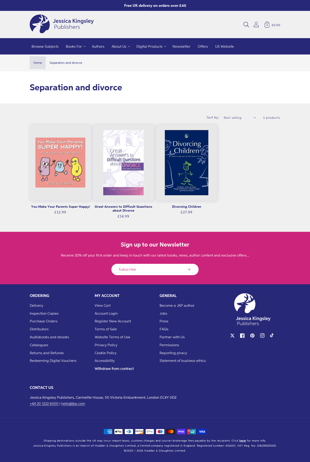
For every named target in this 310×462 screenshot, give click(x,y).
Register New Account (113, 321)
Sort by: (213, 117)
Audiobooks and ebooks (49, 337)
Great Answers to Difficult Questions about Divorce (123, 208)
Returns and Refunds (47, 353)
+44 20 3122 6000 (44, 403)
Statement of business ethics (183, 360)
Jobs (163, 313)
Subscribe (127, 269)
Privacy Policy (106, 345)
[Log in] (256, 24)
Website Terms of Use (112, 337)
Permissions (169, 345)
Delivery (36, 305)
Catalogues (39, 345)
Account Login (106, 313)
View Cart (103, 305)
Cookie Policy (105, 353)
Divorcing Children (186, 206)
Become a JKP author (177, 305)
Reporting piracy (173, 353)
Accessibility (105, 360)
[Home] (62, 25)
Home (37, 62)
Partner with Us (172, 337)
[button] (246, 24)
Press (164, 321)
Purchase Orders (43, 321)
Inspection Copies (44, 313)
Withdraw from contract (114, 368)
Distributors (39, 329)
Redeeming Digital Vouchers (53, 360)
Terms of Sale (106, 329)
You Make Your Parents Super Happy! (60, 206)
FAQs (164, 329)
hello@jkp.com (73, 403)
